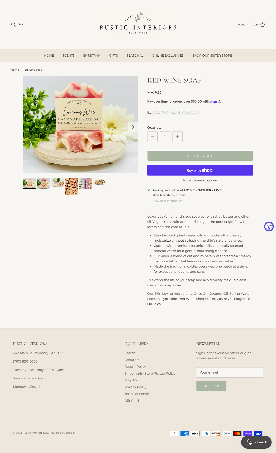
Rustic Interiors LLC (35, 432)
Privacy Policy (135, 387)
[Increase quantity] (177, 136)
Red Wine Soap (32, 69)
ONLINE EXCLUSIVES (168, 55)
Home (15, 69)
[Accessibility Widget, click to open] (269, 226)
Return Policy (135, 366)
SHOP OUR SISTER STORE (212, 55)
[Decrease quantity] (152, 136)
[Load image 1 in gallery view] (80, 124)
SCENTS (69, 55)
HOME (49, 55)
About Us (131, 360)
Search (129, 353)
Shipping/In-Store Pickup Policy (149, 373)
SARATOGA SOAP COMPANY (175, 113)
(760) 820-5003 (25, 361)
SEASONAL (135, 55)
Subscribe (211, 386)
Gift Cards (132, 401)
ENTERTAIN (91, 55)
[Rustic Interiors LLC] (138, 24)
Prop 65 (130, 380)
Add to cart (200, 156)
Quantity (154, 127)
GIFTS (113, 55)
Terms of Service (137, 394)
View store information (168, 200)
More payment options (200, 180)
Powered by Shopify (62, 432)
